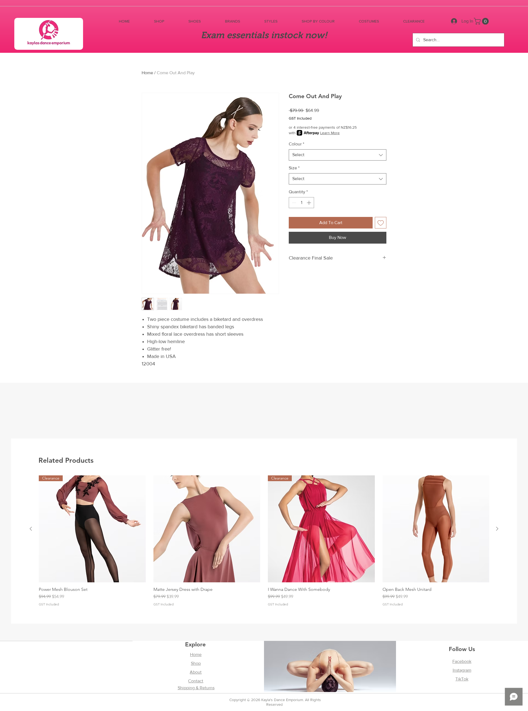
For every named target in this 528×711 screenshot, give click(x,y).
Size (294, 168)
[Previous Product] (31, 528)
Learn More (330, 133)
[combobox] (337, 154)
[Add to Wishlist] (380, 222)
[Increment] (309, 202)
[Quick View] (206, 528)
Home (147, 72)
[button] (159, 21)
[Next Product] (497, 528)
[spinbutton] (301, 202)
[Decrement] (293, 202)
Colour (296, 144)
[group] (264, 541)
